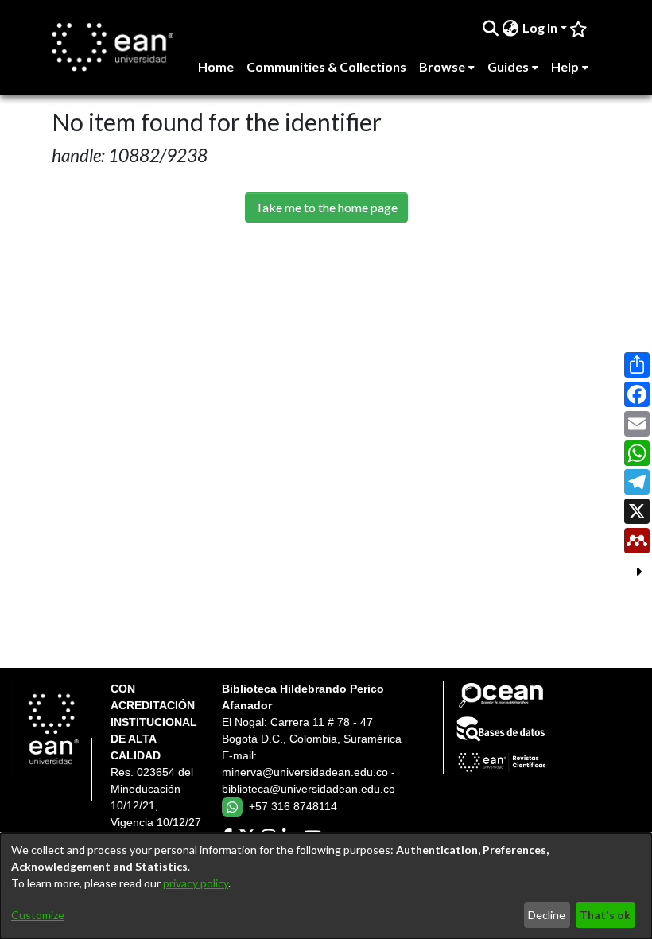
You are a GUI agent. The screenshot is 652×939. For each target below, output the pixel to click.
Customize (37, 915)
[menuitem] (511, 27)
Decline (546, 915)
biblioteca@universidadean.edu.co (308, 788)
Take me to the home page (326, 207)
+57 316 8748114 (293, 806)
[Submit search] (491, 27)
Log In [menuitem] (539, 27)
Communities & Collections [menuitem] (326, 66)
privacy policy (195, 883)
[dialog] (326, 886)
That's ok (605, 915)
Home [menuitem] (216, 66)
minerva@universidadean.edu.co (305, 772)
